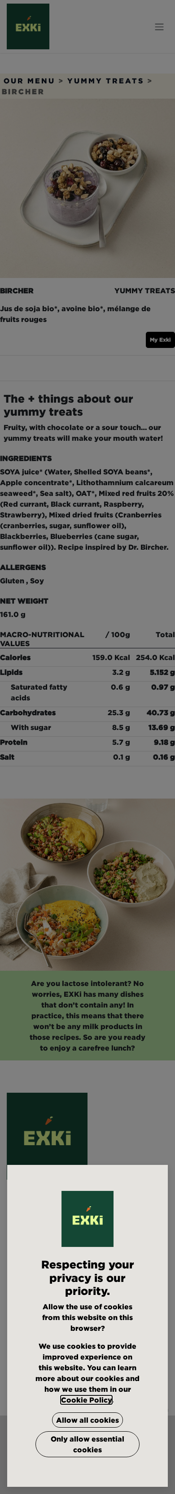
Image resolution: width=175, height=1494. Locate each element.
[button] (87, 1420)
